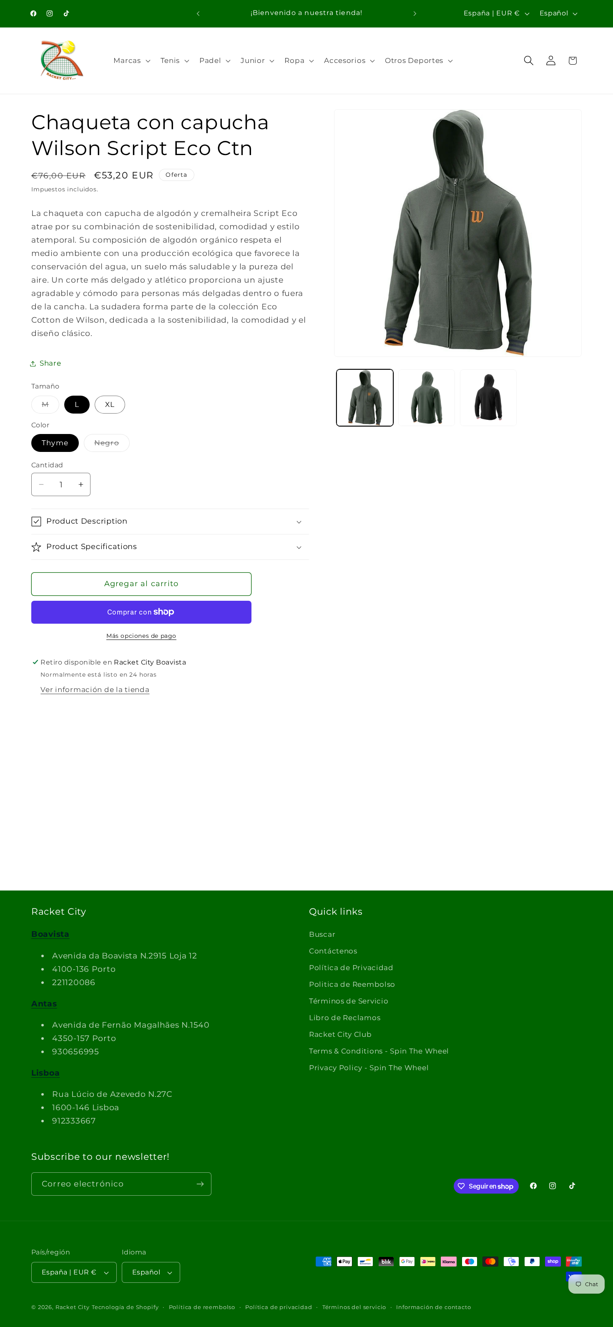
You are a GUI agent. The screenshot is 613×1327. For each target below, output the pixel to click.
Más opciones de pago (141, 636)
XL (110, 404)
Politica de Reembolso (352, 984)
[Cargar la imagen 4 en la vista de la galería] (488, 397)
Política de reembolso (202, 1307)
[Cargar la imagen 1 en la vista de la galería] (365, 397)
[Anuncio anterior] (198, 13)
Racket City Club (340, 1034)
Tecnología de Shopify (125, 1307)
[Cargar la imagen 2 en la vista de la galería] (426, 397)
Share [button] (50, 363)
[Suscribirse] (200, 1184)
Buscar (322, 934)
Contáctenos (333, 951)
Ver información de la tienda (94, 689)
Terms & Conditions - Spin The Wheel (379, 1051)
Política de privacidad (278, 1307)
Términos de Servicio (348, 1001)
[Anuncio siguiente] (415, 13)
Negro (112, 445)
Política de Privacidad (351, 967)
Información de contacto (433, 1307)
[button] (131, 60)
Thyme (55, 443)
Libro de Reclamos (344, 1017)
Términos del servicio (354, 1307)
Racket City (72, 1307)
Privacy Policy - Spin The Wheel (369, 1068)
